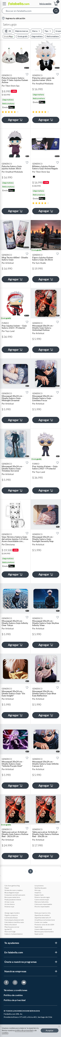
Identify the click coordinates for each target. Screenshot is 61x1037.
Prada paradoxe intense (13, 899)
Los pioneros (39, 886)
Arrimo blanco (10, 904)
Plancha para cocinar (12, 927)
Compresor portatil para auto (15, 895)
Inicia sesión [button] (45, 3)
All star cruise (9, 902)
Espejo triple (39, 895)
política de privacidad (24, 1030)
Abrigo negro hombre (12, 913)
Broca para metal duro (12, 897)
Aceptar (49, 1030)
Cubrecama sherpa (11, 917)
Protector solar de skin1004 (44, 924)
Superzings (38, 927)
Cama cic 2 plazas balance (14, 934)
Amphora (38, 892)
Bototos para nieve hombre (44, 931)
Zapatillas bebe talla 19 (43, 917)
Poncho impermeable (42, 906)
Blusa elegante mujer (12, 892)
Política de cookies (13, 995)
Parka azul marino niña (43, 913)
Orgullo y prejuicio (11, 915)
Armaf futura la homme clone (45, 920)
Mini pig (37, 890)
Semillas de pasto (40, 888)
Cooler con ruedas (41, 922)
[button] (30, 11)
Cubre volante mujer (42, 899)
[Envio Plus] (9, 36)
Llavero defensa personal (43, 929)
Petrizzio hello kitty (41, 902)
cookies (5, 1033)
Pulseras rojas (9, 906)
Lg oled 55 (8, 929)
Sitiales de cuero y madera (14, 890)
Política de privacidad (14, 1000)
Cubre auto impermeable (43, 904)
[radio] (3, 112)
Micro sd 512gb (10, 931)
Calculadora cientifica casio (14, 922)
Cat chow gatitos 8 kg (12, 886)
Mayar (7, 888)
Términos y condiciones (15, 990)
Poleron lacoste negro (42, 897)
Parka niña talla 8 (11, 924)
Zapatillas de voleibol (42, 915)
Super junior (39, 934)
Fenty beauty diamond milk (14, 920)
